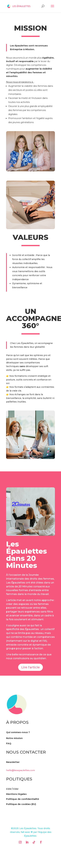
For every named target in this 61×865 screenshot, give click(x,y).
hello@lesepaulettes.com (20, 770)
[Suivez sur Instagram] (20, 842)
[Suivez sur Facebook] (41, 842)
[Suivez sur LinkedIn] (27, 842)
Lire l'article (30, 667)
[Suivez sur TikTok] (34, 842)
